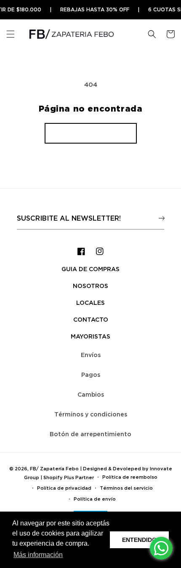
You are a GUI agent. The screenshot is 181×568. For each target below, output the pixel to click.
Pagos (90, 374)
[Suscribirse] (161, 218)
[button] (10, 34)
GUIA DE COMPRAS (90, 269)
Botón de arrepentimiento (90, 434)
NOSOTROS (90, 286)
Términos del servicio (126, 488)
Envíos (91, 355)
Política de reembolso (129, 477)
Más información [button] (38, 554)
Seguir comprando (90, 133)
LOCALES (90, 302)
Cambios (90, 394)
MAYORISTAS (90, 336)
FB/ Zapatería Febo (54, 468)
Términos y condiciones (90, 414)
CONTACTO (90, 319)
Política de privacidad (64, 488)
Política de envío (95, 498)
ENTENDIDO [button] (139, 539)
